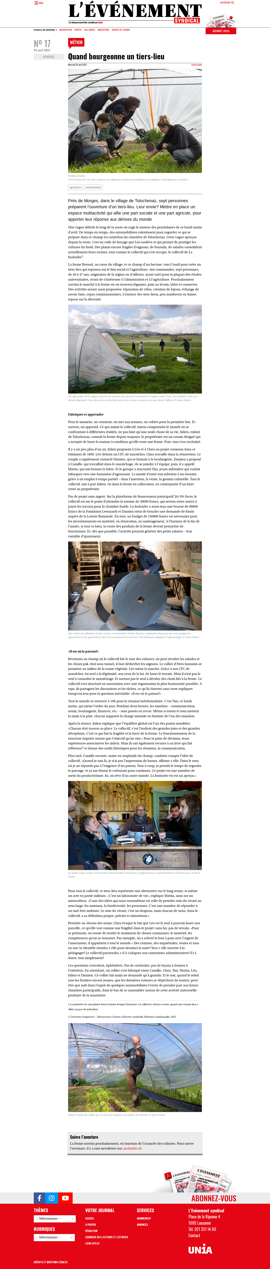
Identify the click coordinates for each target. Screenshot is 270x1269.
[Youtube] (65, 1198)
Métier (76, 42)
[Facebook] (39, 1198)
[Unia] (200, 1248)
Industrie (103, 30)
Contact (194, 1235)
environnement (93, 187)
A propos (90, 1225)
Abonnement (144, 1218)
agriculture (75, 187)
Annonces (142, 1225)
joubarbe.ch (133, 1148)
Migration (65, 30)
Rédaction (91, 1231)
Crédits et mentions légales (51, 1262)
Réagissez (49, 57)
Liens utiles (92, 1243)
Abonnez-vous (220, 31)
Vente (78, 30)
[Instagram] (51, 1198)
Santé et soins (121, 30)
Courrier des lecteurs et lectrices (106, 1237)
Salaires (89, 30)
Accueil (89, 1218)
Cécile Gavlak (196, 64)
